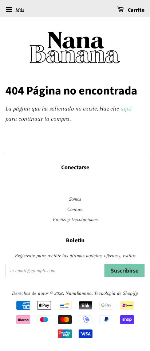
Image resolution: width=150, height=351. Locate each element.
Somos (75, 199)
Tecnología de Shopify (116, 293)
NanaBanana (79, 293)
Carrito (136, 10)
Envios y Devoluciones (75, 219)
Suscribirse (124, 271)
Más (19, 10)
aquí (126, 108)
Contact (75, 209)
